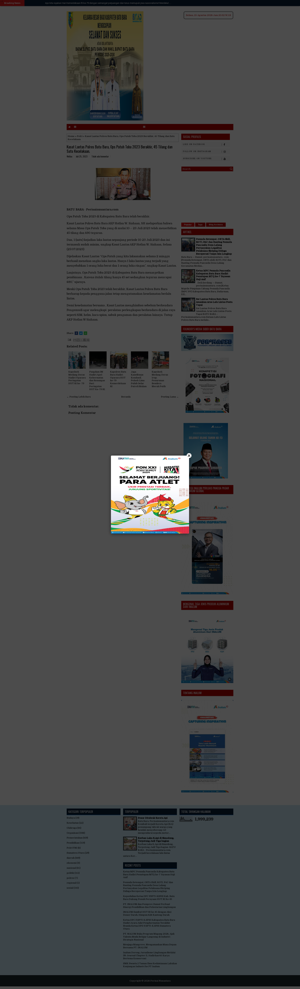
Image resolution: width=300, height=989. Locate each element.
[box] (150, 495)
